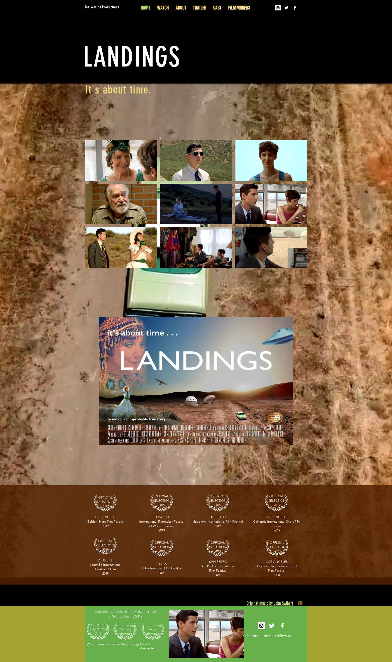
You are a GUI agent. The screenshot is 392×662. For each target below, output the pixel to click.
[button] (206, 634)
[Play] (300, 603)
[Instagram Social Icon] (278, 7)
